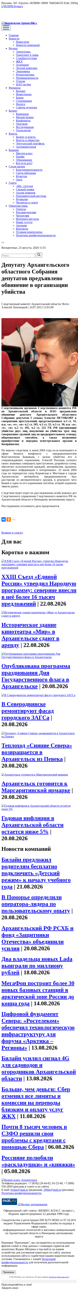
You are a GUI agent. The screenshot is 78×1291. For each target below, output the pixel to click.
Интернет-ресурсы (27, 218)
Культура (21, 176)
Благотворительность (29, 169)
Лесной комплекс (27, 68)
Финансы (14, 87)
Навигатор (22, 41)
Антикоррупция (26, 146)
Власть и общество (27, 140)
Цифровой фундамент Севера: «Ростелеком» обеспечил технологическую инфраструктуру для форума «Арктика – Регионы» (38, 1031)
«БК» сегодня (24, 186)
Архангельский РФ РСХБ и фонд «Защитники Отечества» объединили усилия (37, 938)
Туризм (20, 81)
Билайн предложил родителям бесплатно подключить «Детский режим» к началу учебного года (36, 873)
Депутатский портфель (30, 143)
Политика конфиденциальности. (21, 1193)
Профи (20, 156)
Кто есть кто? (24, 163)
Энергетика (23, 51)
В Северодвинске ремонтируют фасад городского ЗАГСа (27, 711)
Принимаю (8, 1272)
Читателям (22, 215)
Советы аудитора (26, 107)
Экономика (23, 71)
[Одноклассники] (9, 519)
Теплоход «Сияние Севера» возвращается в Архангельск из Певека (36, 752)
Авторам (21, 225)
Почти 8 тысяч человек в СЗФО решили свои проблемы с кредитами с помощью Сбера (34, 1136)
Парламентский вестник (31, 195)
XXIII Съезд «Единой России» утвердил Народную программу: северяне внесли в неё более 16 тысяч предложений (38, 590)
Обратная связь (18, 205)
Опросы (21, 209)
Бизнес (13, 110)
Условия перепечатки (29, 232)
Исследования (25, 127)
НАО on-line (23, 84)
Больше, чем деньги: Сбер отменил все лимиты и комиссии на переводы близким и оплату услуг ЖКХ (35, 1102)
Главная (14, 35)
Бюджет (21, 91)
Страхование (24, 100)
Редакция (22, 199)
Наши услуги (24, 222)
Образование (24, 159)
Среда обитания (26, 173)
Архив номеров (25, 192)
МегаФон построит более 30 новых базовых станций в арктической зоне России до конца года (37, 993)
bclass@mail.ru (19, 1189)
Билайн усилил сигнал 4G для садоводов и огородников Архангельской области (38, 1068)
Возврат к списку (12, 532)
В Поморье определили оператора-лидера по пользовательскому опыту (35, 904)
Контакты (22, 228)
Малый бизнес (25, 117)
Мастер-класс (24, 153)
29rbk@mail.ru (52, 1189)
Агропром (22, 64)
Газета (13, 182)
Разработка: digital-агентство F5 (59, 1277)
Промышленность (27, 77)
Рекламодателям (26, 212)
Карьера (14, 150)
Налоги (20, 104)
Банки (20, 97)
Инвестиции (24, 94)
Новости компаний (28, 45)
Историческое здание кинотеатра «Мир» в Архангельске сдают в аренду (30, 634)
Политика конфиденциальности (36, 235)
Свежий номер (25, 189)
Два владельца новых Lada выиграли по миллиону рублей (36, 966)
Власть (13, 133)
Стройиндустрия (26, 58)
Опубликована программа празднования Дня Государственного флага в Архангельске (35, 676)
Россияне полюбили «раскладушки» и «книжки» (38, 1161)
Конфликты (23, 120)
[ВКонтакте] (3, 519)
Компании (22, 114)
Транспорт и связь (27, 54)
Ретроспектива (25, 74)
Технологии (23, 130)
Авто (19, 179)
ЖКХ (19, 61)
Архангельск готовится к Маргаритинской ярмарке (35, 786)
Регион (13, 48)
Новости (14, 38)
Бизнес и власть (26, 136)
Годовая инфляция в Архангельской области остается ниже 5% (32, 825)
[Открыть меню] (6, 28)
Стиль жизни (17, 166)
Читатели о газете (27, 202)
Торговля (21, 123)
